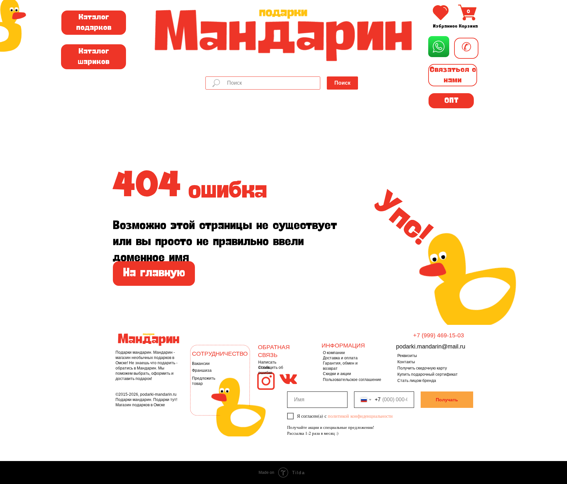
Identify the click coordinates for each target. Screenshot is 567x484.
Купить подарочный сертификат (427, 374)
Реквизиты (407, 355)
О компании (334, 352)
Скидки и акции (337, 373)
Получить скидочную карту (422, 368)
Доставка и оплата (340, 358)
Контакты (406, 362)
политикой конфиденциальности (360, 416)
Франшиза (202, 370)
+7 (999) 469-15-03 (438, 335)
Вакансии (201, 363)
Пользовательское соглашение (352, 379)
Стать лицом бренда (416, 380)
